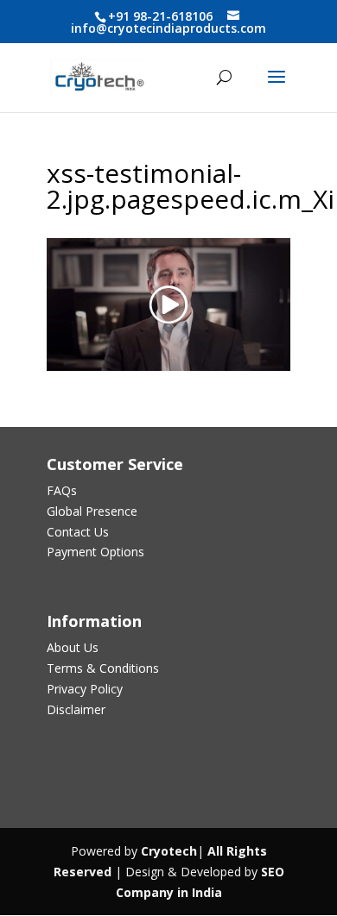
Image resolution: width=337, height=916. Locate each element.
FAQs (62, 490)
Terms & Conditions (103, 668)
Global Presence (92, 511)
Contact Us (78, 532)
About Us (73, 647)
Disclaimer (76, 709)
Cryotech (169, 851)
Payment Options (95, 551)
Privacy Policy (85, 689)
